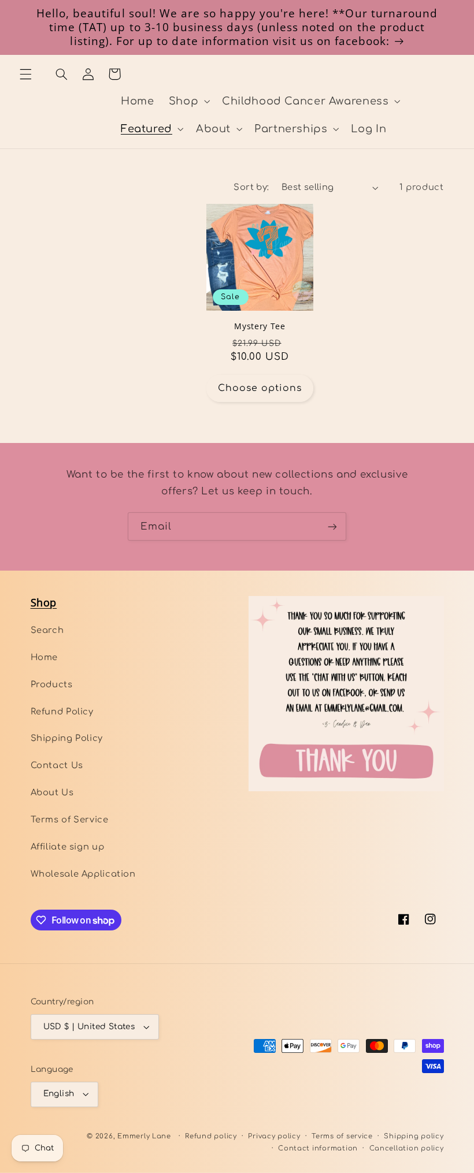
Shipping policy (413, 1136)
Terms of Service (70, 819)
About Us (52, 792)
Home (44, 657)
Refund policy (211, 1136)
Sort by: (251, 187)
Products (52, 684)
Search (47, 630)
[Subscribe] (332, 526)
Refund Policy (62, 711)
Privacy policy (274, 1136)
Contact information (318, 1148)
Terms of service (342, 1136)
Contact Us (57, 765)
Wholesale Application (83, 873)
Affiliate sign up (68, 846)
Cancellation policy (406, 1148)
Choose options (260, 388)
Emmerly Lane (144, 1136)
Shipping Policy (67, 738)
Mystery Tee (259, 326)
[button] (25, 74)
